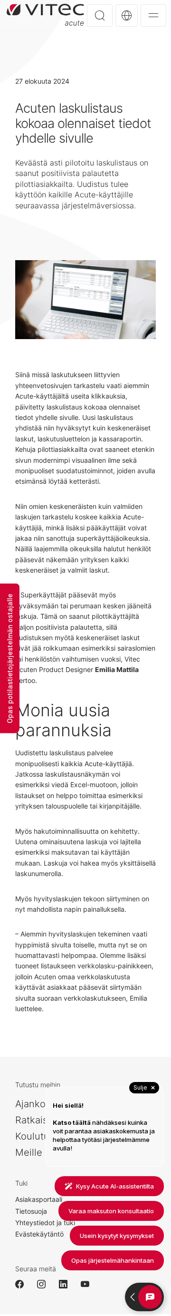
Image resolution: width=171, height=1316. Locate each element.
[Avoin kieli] (126, 15)
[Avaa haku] (100, 15)
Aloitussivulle (45, 15)
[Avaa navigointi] (153, 15)
